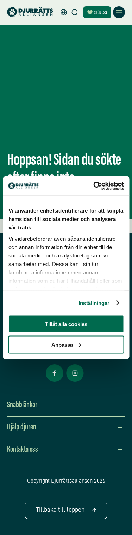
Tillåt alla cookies (66, 324)
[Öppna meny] (119, 12)
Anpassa (62, 344)
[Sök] (74, 12)
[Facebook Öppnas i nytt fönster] (54, 381)
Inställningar (93, 303)
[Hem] (30, 12)
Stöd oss (100, 13)
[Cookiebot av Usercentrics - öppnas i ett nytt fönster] (94, 185)
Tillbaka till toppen (60, 510)
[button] (64, 12)
